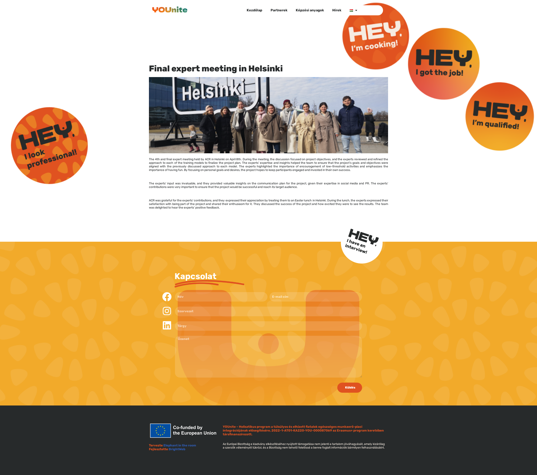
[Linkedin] (167, 325)
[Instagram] (167, 311)
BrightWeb (177, 449)
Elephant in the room (179, 445)
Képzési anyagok (310, 10)
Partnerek (279, 10)
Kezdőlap (254, 10)
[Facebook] (167, 297)
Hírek (336, 10)
